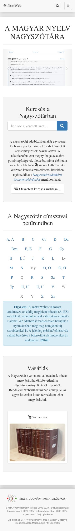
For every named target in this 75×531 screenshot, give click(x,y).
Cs (44, 239)
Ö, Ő (62, 267)
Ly (64, 258)
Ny (33, 267)
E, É (28, 248)
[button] (8, 67)
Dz (66, 239)
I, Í (22, 258)
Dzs (14, 248)
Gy (62, 248)
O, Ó (47, 267)
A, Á (10, 239)
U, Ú (25, 286)
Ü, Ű (40, 286)
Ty (12, 286)
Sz (53, 277)
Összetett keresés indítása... (39, 188)
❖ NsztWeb (12, 5)
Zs (53, 296)
